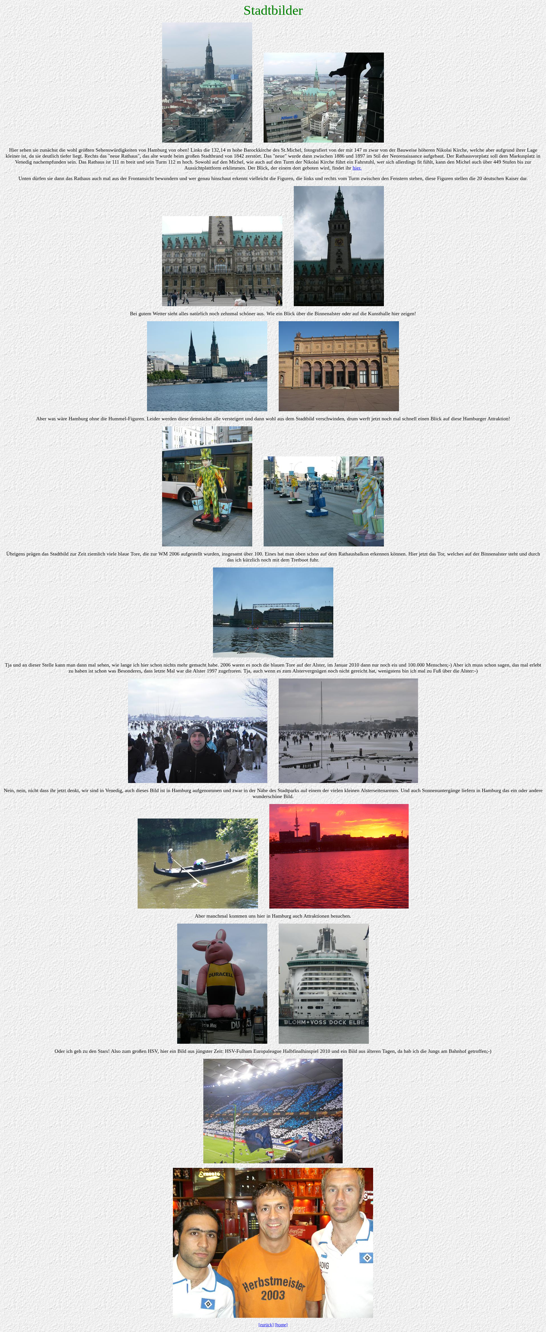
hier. (357, 168)
